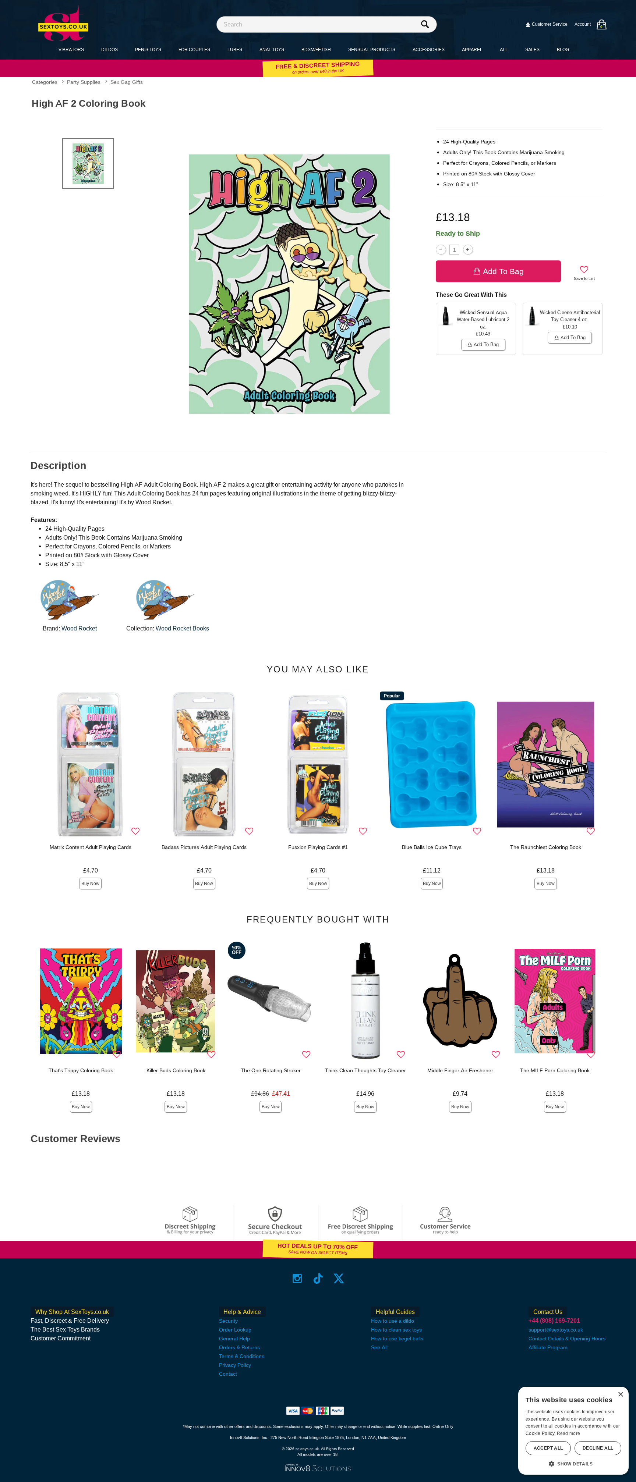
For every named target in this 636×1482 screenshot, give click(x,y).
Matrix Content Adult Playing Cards (90, 847)
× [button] (620, 1394)
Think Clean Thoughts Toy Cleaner (365, 1070)
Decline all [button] (598, 1448)
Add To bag (503, 271)
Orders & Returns (239, 1347)
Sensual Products (371, 49)
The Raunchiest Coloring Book (545, 847)
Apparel (472, 49)
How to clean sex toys (396, 1329)
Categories (44, 82)
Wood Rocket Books (182, 628)
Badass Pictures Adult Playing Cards (204, 847)
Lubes (234, 49)
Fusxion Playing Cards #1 (318, 847)
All (504, 49)
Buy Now (90, 883)
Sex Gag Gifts (126, 82)
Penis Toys (148, 49)
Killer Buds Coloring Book (175, 1070)
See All (379, 1347)
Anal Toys (271, 49)
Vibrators (71, 49)
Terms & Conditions (241, 1356)
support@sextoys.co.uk (556, 1329)
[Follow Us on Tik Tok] (318, 1278)
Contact (228, 1374)
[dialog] (573, 1431)
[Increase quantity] (468, 250)
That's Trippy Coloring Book (81, 1070)
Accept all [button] (548, 1448)
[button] (573, 1463)
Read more (568, 1433)
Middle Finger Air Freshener (460, 1070)
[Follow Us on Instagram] (297, 1278)
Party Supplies (83, 82)
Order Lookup (235, 1329)
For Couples (194, 49)
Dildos (109, 49)
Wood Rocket (79, 628)
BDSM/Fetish (316, 49)
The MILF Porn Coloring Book (555, 1070)
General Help (234, 1338)
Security (228, 1321)
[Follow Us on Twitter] (338, 1278)
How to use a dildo (392, 1321)
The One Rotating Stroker (271, 1070)
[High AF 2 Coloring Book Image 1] (289, 283)
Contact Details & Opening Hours (567, 1338)
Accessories (429, 49)
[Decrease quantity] (441, 250)
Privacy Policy (235, 1365)
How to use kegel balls (397, 1338)
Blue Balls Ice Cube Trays (432, 847)
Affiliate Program (548, 1347)
